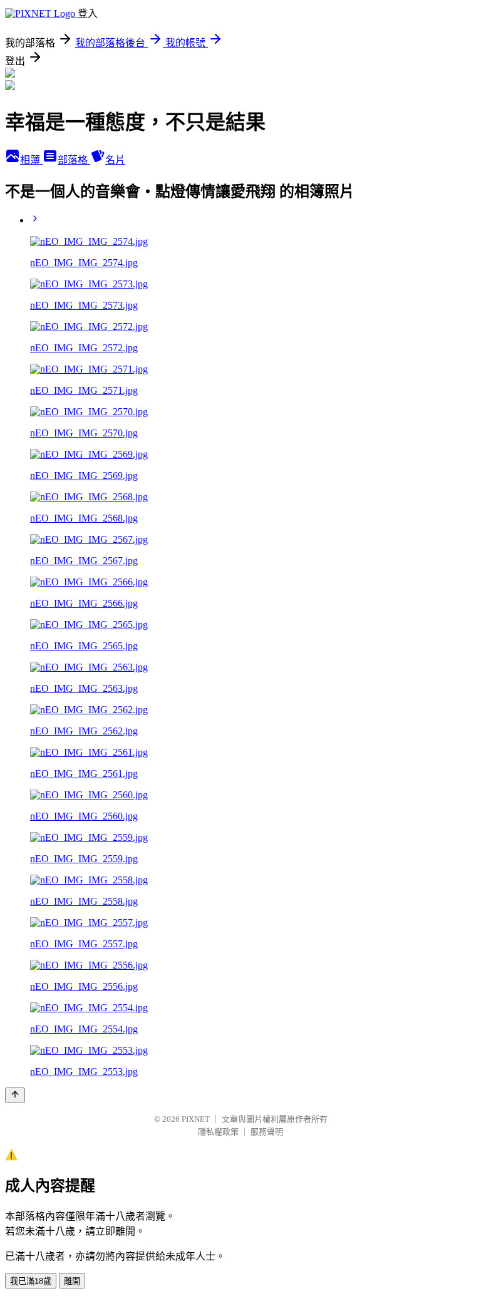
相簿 (31, 160)
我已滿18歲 (30, 1281)
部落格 (74, 160)
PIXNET (196, 1119)
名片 (115, 160)
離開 (72, 1281)
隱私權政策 (218, 1131)
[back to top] (15, 1095)
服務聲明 (267, 1131)
